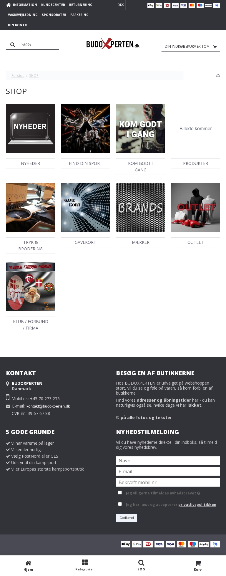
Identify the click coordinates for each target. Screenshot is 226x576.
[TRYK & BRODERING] (30, 207)
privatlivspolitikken (197, 504)
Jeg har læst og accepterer (171, 504)
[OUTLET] (195, 207)
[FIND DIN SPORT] (85, 128)
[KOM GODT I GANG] (140, 128)
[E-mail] (168, 471)
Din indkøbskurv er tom (187, 46)
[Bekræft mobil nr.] (168, 481)
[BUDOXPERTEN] (113, 43)
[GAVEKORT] (85, 207)
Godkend (126, 518)
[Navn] (168, 460)
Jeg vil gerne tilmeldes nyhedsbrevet (162, 492)
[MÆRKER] (140, 207)
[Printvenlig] (218, 75)
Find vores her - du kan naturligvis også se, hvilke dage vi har (165, 402)
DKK (121, 5)
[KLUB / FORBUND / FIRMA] (30, 286)
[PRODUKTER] (195, 128)
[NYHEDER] (30, 128)
